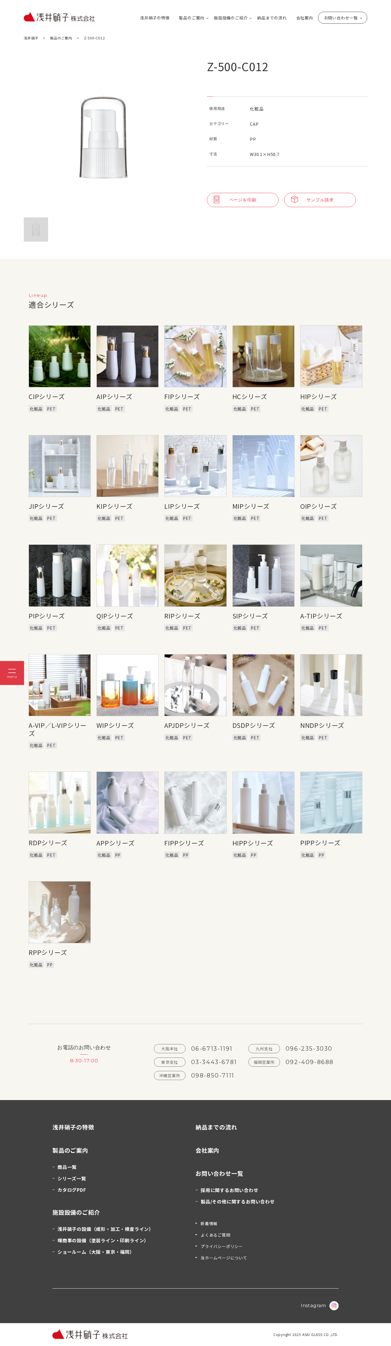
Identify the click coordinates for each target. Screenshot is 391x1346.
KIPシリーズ (114, 505)
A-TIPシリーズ (321, 615)
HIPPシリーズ (252, 842)
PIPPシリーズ (320, 842)
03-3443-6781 (214, 1062)
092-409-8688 (310, 1062)
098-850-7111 (212, 1075)
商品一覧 (67, 1166)
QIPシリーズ (114, 615)
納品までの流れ (272, 18)
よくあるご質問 (215, 1235)
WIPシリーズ (115, 725)
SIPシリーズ (250, 615)
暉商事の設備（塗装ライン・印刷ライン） (103, 1240)
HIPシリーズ (318, 396)
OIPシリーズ (318, 505)
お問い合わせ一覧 (341, 18)
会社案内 (304, 18)
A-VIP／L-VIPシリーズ (58, 729)
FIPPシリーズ (184, 842)
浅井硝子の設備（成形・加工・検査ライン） (106, 1228)
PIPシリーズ (47, 615)
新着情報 (209, 1223)
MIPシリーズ (251, 505)
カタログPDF (72, 1189)
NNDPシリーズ (322, 725)
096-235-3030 (309, 1048)
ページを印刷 (242, 200)
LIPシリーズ (182, 505)
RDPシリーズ (48, 842)
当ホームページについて (224, 1258)
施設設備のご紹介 (231, 18)
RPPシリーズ (48, 952)
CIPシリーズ (47, 396)
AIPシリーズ (114, 396)
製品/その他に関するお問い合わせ (238, 1201)
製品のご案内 (191, 18)
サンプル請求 (320, 200)
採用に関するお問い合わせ (229, 1190)
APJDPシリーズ (187, 725)
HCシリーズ (249, 396)
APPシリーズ (115, 842)
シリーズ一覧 (72, 1178)
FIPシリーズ (182, 396)
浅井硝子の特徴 (155, 18)
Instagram (313, 1305)
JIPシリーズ (46, 505)
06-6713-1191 (212, 1048)
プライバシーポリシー (222, 1246)
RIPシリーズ (182, 615)
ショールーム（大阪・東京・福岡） (96, 1251)
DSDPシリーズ (253, 725)
